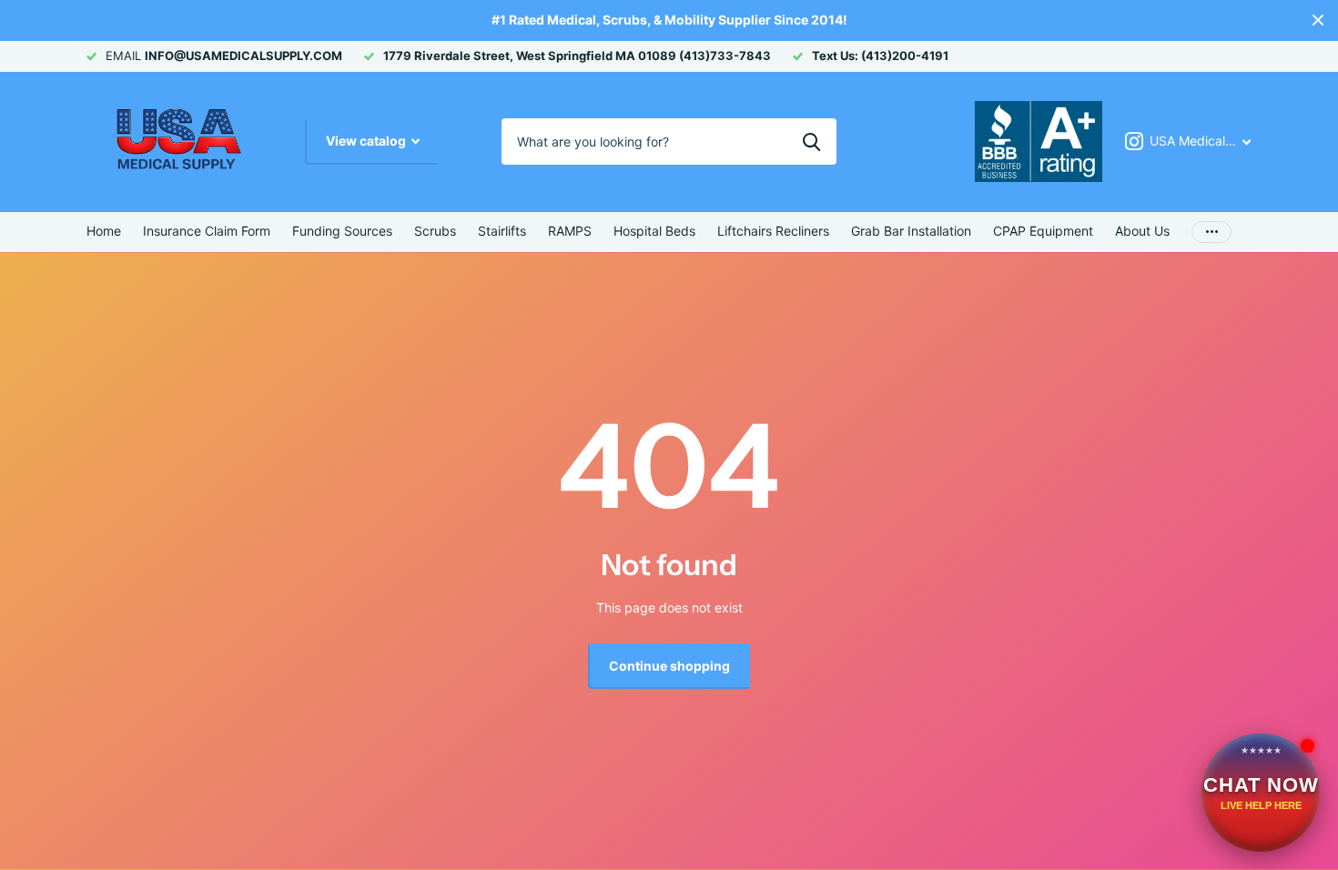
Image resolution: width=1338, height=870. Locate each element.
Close (1318, 20)
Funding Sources (342, 230)
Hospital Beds (654, 230)
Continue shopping (669, 665)
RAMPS (570, 230)
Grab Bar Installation (911, 230)
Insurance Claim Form (206, 230)
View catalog (367, 140)
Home (103, 230)
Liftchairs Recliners (773, 230)
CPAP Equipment (1043, 230)
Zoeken (811, 141)
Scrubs (435, 230)
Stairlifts (502, 230)
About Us (1142, 230)
